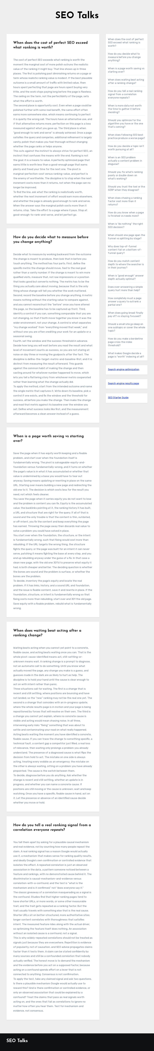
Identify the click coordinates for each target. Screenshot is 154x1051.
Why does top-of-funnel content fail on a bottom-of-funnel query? (125, 249)
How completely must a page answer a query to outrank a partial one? (124, 301)
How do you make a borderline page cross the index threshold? (125, 342)
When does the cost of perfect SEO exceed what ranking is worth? (126, 42)
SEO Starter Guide (118, 397)
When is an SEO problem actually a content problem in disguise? (125, 160)
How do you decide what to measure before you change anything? (124, 57)
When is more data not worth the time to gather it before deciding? (125, 109)
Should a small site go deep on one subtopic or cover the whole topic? (126, 327)
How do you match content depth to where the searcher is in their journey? (126, 264)
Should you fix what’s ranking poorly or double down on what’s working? (125, 175)
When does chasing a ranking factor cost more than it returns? (125, 201)
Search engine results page (123, 383)
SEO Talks (77, 15)
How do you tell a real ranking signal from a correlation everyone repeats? (125, 94)
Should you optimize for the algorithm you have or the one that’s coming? (125, 123)
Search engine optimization (123, 369)
